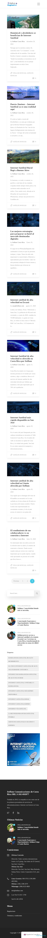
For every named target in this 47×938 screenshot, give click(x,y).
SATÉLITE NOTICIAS (19, 142)
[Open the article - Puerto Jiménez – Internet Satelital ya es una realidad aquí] (15, 93)
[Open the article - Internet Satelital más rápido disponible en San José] (15, 407)
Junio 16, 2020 (31, 539)
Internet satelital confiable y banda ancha (21, 684)
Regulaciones (11, 911)
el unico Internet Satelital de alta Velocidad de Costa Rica (22, 667)
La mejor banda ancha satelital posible (21, 715)
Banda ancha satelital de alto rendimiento (20, 659)
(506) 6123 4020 (20, 886)
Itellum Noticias (19, 73)
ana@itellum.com (18, 306)
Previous (16, 581)
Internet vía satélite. (17, 709)
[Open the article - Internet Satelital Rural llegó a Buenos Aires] (15, 156)
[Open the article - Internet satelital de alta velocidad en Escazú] (15, 288)
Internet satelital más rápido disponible (20, 692)
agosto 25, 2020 (31, 306)
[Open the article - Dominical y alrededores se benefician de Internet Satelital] (15, 21)
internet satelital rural (18, 699)
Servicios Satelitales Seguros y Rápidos (21, 723)
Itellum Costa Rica (18, 41)
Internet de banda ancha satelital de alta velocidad (22, 676)
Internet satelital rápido (19, 704)
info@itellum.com (17, 890)
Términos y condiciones (14, 915)
